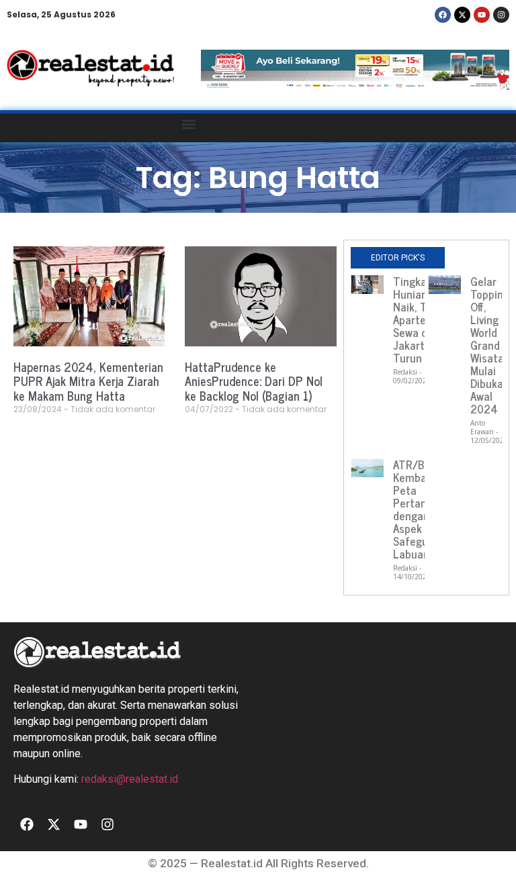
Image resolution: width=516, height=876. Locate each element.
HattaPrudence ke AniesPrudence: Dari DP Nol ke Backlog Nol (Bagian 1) (253, 380)
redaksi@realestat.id (129, 779)
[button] (188, 124)
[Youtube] (482, 15)
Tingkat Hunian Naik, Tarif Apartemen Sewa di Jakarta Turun (420, 319)
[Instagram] (501, 15)
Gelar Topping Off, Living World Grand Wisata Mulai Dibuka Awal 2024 (489, 345)
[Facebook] (443, 15)
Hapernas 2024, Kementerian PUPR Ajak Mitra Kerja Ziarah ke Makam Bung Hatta (88, 380)
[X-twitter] (462, 15)
